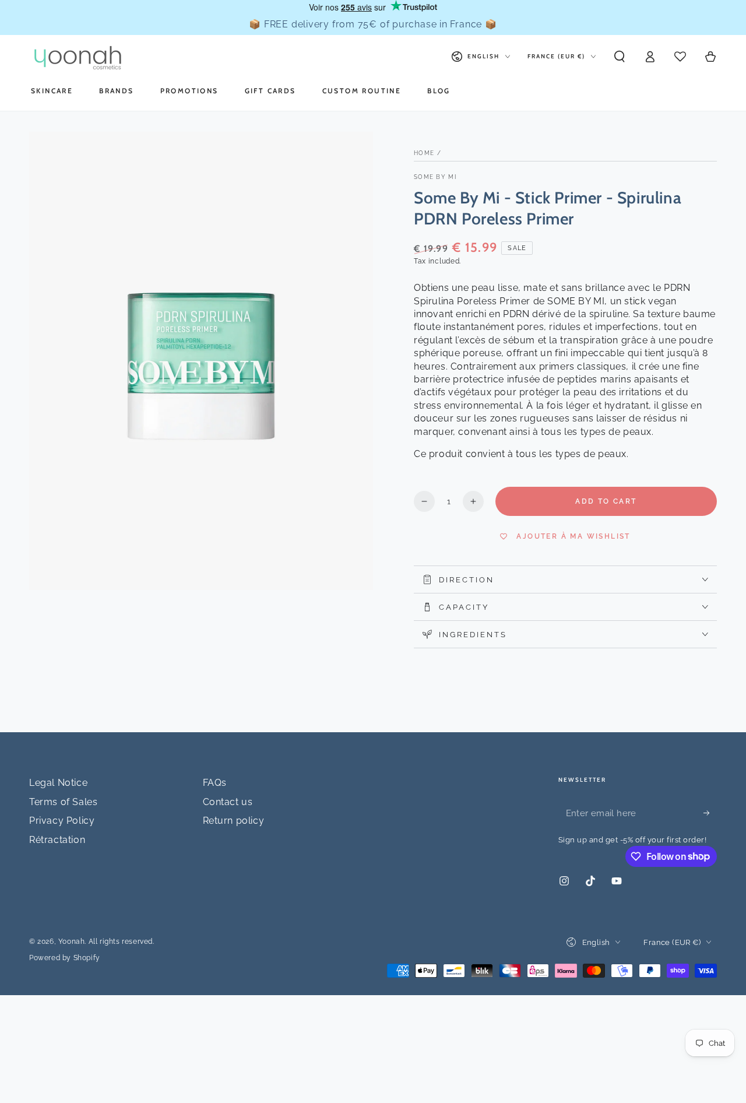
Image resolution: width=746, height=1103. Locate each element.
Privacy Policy (61, 820)
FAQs (215, 782)
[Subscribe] (710, 813)
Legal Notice (58, 782)
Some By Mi (435, 177)
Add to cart (605, 501)
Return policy (234, 820)
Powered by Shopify (64, 958)
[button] (619, 56)
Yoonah (71, 941)
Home (424, 153)
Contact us (228, 801)
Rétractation (57, 839)
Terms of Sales (63, 801)
